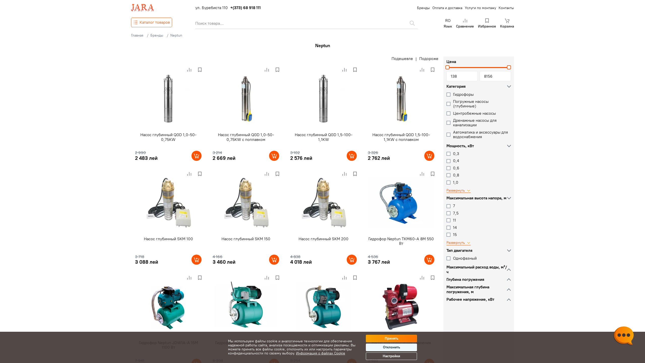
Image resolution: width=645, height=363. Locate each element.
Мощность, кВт (460, 146)
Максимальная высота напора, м (476, 198)
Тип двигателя (459, 250)
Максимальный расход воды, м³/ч (476, 269)
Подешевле (402, 58)
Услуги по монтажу (480, 8)
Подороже (428, 58)
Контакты (506, 8)
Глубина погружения (465, 279)
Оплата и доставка (447, 8)
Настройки (391, 356)
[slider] (447, 67)
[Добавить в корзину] (196, 156)
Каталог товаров (155, 22)
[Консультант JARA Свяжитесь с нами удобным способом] (623, 336)
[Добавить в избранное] (200, 70)
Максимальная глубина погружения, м (467, 289)
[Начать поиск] (412, 23)
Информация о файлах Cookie (320, 353)
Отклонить (391, 347)
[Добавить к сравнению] (189, 70)
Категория (456, 86)
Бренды (423, 8)
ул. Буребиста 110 (211, 8)
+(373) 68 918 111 (245, 8)
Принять (391, 338)
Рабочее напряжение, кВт (470, 299)
